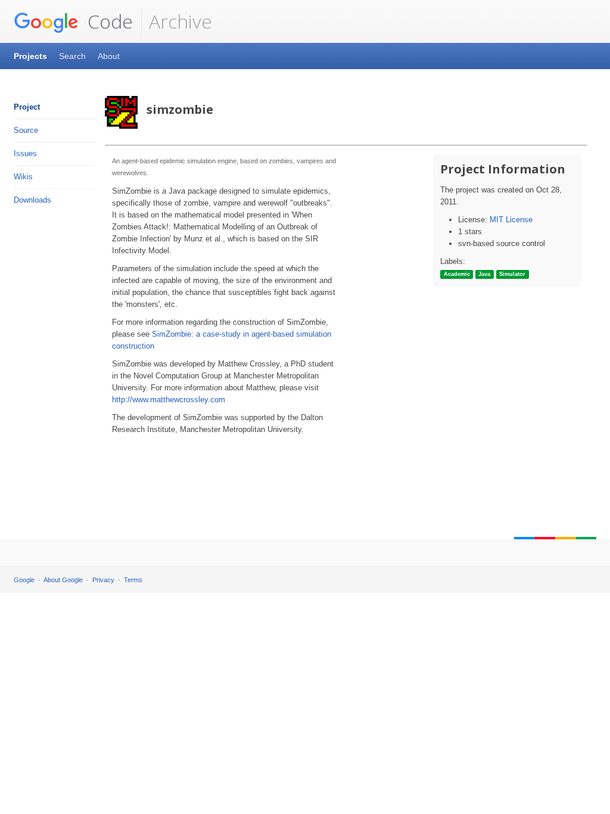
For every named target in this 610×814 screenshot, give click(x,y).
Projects (30, 56)
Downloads (32, 199)
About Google (63, 579)
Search (72, 56)
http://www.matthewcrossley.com (168, 399)
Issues (25, 153)
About (109, 56)
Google (24, 579)
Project (27, 106)
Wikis (23, 176)
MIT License (511, 219)
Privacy (103, 579)
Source (26, 130)
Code (108, 21)
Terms (133, 579)
